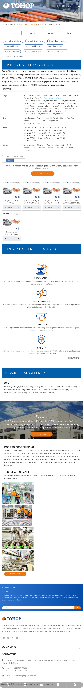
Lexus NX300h (44, 138)
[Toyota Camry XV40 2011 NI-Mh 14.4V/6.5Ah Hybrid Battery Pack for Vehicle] (51, 189)
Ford (33, 148)
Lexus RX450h (59, 130)
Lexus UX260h (29, 141)
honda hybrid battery (35, 41)
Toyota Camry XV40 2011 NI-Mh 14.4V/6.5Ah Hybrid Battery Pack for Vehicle (52, 202)
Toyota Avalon (43, 106)
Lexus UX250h (59, 138)
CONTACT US (42, 174)
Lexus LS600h (29, 138)
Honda (32, 33)
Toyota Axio (56, 106)
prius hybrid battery (12, 46)
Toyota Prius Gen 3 (69, 96)
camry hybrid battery (34, 46)
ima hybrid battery (12, 51)
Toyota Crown (29, 103)
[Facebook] (4, 637)
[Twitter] (12, 637)
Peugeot (60, 148)
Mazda (50, 148)
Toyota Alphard (68, 101)
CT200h (5, 78)
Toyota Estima (44, 103)
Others (69, 33)
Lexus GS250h (44, 133)
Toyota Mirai (42, 109)
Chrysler (40, 145)
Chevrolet (59, 145)
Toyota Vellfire (44, 114)
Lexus (50, 33)
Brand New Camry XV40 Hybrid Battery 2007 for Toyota (11, 233)
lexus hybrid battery (56, 41)
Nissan (26, 148)
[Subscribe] (77, 607)
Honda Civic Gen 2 (31, 121)
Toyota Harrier (61, 111)
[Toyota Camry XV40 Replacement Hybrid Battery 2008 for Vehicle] (11, 189)
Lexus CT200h (30, 128)
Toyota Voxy (28, 111)
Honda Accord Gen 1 (33, 118)
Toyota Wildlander (45, 111)
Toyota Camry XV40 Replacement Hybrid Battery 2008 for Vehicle (11, 202)
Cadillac (41, 148)
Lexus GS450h (60, 128)
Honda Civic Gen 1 (68, 118)
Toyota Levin (28, 109)
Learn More (41, 434)
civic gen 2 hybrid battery (56, 51)
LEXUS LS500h (59, 136)
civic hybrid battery (55, 46)
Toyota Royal (55, 109)
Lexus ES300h (45, 128)
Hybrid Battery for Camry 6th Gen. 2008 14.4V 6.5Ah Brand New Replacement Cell (31, 202)
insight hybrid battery (33, 51)
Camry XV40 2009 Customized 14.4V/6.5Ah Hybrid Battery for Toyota (71, 202)
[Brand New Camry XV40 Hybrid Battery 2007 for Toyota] (11, 221)
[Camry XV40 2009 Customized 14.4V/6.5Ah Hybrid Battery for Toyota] (71, 189)
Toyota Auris (28, 106)
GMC (69, 145)
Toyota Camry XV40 (52, 98)
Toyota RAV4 (58, 103)
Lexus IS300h (29, 130)
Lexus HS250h (29, 136)
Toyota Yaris (71, 103)
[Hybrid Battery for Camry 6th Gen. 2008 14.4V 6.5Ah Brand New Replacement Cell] (31, 189)
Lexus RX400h (44, 130)
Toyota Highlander (51, 101)
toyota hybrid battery (13, 41)
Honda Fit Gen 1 (51, 118)
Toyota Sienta (69, 109)
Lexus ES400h (29, 133)
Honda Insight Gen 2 (32, 123)
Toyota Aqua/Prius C (32, 98)
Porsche (69, 148)
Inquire (9, 207)
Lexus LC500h (44, 136)
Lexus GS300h (59, 133)
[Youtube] (17, 637)
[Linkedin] (8, 637)
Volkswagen (29, 145)
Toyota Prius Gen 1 (32, 96)
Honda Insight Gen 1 (50, 121)
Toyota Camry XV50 (31, 101)
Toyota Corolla (70, 106)
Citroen (26, 150)
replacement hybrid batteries (51, 85)
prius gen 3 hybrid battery (14, 56)
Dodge (50, 145)
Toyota (12, 33)
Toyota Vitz (58, 114)
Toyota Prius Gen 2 (50, 96)
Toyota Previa (29, 114)
